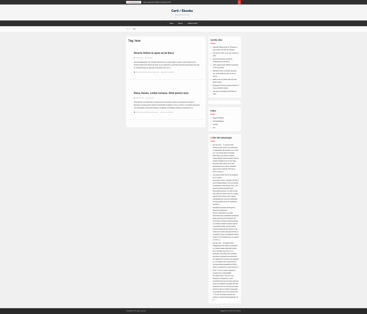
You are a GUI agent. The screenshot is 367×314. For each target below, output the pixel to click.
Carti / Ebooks (182, 11)
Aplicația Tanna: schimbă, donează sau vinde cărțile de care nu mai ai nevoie (224, 73)
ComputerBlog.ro (218, 121)
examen (149, 72)
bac (137, 72)
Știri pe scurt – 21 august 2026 (223, 145)
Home (171, 23)
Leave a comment (168, 72)
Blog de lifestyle (218, 118)
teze (157, 72)
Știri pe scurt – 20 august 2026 (223, 243)
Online (154, 72)
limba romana (151, 112)
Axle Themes (237, 311)
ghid (145, 112)
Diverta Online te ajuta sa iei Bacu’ (154, 53)
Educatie (149, 58)
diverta (144, 72)
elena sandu (139, 112)
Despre (180, 23)
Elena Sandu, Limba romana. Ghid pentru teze (161, 93)
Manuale (151, 98)
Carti (140, 72)
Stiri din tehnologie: (222, 137)
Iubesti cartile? (193, 23)
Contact (215, 124)
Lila (214, 128)
